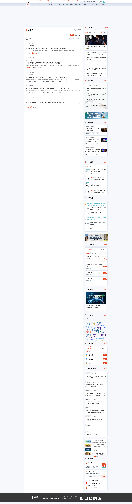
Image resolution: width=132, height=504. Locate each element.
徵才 (68, 496)
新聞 (36, 2)
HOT (92, 169)
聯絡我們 (64, 496)
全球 (60, 2)
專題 (89, 5)
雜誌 (93, 5)
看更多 (105, 27)
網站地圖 (72, 496)
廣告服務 (52, 496)
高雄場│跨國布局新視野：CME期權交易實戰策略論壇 (98, 191)
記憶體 (91, 355)
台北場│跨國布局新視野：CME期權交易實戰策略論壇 (98, 178)
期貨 (67, 5)
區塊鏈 (71, 5)
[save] (80, 48)
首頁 (32, 2)
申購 (105, 266)
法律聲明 (77, 496)
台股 (40, 2)
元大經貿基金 (88, 272)
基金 (52, 2)
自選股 (103, 5)
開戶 (105, 259)
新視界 (84, 5)
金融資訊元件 (58, 496)
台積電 (91, 359)
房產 (76, 5)
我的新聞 (98, 5)
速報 (55, 5)
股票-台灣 (92, 268)
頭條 (28, 5)
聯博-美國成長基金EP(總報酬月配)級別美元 (93, 257)
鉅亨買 (68, 2)
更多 (105, 32)
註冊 (104, 1)
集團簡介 (47, 496)
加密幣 (63, 2)
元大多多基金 (88, 278)
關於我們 (42, 496)
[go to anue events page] (97, 2)
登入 (102, 1)
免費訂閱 (104, 476)
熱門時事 (50, 5)
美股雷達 (92, 126)
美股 (44, 2)
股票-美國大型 (93, 261)
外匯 (56, 2)
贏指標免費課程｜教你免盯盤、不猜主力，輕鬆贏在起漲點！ (98, 171)
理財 (80, 5)
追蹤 (72, 35)
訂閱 (77, 2)
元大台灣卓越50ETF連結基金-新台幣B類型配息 (93, 265)
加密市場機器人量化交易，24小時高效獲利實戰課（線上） (98, 185)
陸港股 (47, 2)
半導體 (91, 363)
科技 (40, 5)
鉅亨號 (73, 2)
